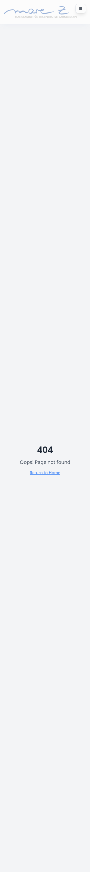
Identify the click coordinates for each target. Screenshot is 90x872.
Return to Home (45, 472)
